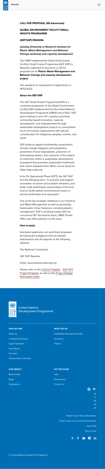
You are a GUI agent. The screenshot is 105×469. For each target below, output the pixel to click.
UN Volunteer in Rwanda (20, 358)
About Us (13, 333)
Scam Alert (91, 425)
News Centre (14, 374)
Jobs (56, 374)
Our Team (13, 353)
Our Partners (14, 348)
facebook (78, 438)
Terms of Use (90, 431)
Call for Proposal (50, 269)
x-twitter (72, 438)
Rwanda (15, 4)
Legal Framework (16, 343)
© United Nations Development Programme (28, 455)
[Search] (94, 399)
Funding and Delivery (18, 338)
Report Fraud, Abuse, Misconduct (81, 415)
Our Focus (58, 338)
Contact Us (59, 384)
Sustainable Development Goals (68, 333)
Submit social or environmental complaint (77, 420)
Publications (14, 384)
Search (95, 5)
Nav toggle (99, 5)
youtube (83, 438)
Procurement (60, 379)
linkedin (95, 438)
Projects (57, 343)
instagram (89, 438)
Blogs (11, 379)
